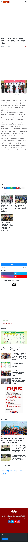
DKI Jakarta (12, 525)
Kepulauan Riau (5, 527)
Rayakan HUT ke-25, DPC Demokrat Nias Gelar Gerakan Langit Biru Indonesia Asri (21, 206)
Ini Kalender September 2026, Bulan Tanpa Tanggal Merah (12, 349)
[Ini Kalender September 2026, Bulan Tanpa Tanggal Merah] (14, 337)
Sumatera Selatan (12, 531)
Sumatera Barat (16, 531)
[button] (1, 2)
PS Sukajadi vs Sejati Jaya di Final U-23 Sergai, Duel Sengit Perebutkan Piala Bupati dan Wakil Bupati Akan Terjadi (19, 449)
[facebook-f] (7, 273)
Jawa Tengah (20, 527)
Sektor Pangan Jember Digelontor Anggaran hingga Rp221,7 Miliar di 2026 (18, 373)
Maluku (23, 529)
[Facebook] (5, 188)
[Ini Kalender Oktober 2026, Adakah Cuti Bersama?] (6, 365)
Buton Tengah (16, 525)
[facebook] (9, 521)
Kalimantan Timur (9, 527)
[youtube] (20, 276)
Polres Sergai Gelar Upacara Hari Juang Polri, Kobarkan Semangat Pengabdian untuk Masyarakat (6, 207)
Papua (12, 529)
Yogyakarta (5, 531)
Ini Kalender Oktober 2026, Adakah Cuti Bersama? (17, 365)
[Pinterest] (17, 188)
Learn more (4, 536)
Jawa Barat (24, 527)
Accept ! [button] (5, 538)
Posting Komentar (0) (14, 264)
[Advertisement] (14, 20)
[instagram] (7, 276)
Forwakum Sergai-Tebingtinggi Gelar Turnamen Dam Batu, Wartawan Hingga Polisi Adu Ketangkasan (7, 226)
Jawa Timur (16, 527)
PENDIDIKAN (4, 321)
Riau (7, 529)
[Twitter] (8, 188)
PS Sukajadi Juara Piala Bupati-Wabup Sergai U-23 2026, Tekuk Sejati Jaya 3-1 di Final (12, 440)
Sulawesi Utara (20, 531)
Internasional (5, 470)
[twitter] (20, 273)
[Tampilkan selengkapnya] (23, 188)
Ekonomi (17, 468)
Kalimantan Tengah (12, 527)
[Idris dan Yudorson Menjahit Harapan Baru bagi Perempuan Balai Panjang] (6, 381)
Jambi (4, 525)
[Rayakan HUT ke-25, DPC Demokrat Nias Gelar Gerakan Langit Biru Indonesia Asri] (21, 199)
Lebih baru (4, 267)
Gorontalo (9, 525)
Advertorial (20, 470)
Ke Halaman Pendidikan (6, 323)
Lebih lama (24, 267)
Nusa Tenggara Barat (20, 529)
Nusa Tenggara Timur (16, 529)
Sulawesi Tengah (24, 531)
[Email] (20, 188)
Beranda (3, 35)
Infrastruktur (12, 470)
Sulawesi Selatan (5, 529)
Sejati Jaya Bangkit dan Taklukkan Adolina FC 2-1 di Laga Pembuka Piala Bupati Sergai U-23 (19, 457)
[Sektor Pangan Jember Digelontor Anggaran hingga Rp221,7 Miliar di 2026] (6, 373)
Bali (23, 525)
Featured (4, 473)
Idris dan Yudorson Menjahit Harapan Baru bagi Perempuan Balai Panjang (18, 381)
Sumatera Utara (9, 35)
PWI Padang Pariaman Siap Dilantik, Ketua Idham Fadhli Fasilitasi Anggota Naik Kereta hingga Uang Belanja (19, 356)
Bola (3, 468)
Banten (19, 525)
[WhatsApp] (11, 188)
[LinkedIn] (14, 188)
